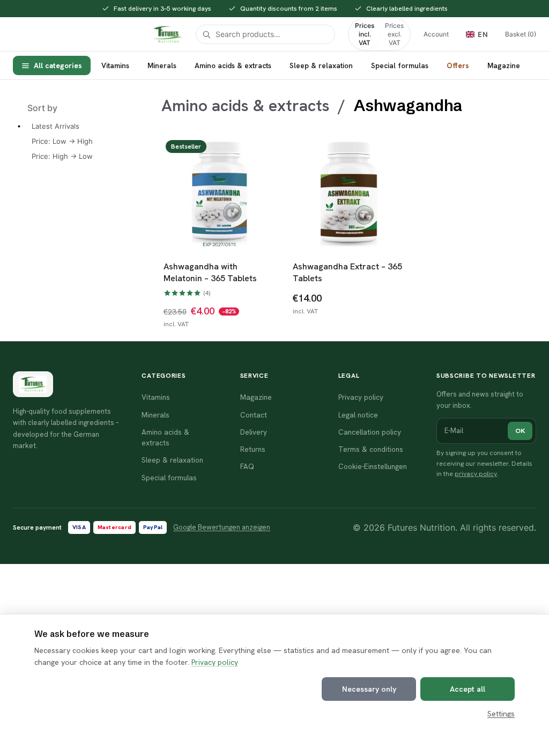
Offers (458, 65)
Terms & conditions (370, 449)
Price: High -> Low (62, 156)
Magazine (503, 65)
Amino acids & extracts (233, 65)
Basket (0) (520, 34)
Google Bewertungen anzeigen (221, 527)
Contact (253, 415)
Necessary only (369, 689)
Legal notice (358, 415)
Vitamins (115, 65)
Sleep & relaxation (321, 65)
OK (520, 430)
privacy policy (476, 474)
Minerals (161, 65)
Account (436, 34)
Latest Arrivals (55, 126)
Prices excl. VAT (394, 34)
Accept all (467, 689)
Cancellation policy (369, 432)
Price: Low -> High (62, 141)
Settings (501, 714)
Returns (252, 449)
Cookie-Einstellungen (372, 466)
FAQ (247, 466)
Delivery (253, 432)
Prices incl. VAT (364, 34)
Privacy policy (214, 662)
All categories (58, 65)
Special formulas (399, 65)
